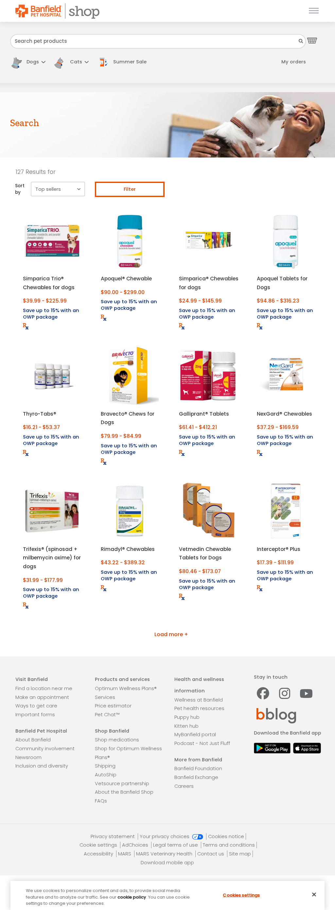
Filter (130, 189)
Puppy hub (187, 717)
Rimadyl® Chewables (128, 549)
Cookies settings (241, 895)
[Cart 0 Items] (312, 40)
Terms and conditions (229, 845)
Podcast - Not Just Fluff (202, 743)
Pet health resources (199, 708)
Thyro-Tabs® (39, 413)
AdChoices (136, 845)
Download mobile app (167, 862)
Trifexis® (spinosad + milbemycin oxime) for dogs (52, 558)
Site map (240, 854)
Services (105, 697)
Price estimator (113, 706)
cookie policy (131, 897)
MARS (125, 854)
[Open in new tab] (272, 747)
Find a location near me (43, 688)
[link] (125, 62)
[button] (27, 62)
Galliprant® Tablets (204, 413)
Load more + (171, 634)
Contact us (211, 854)
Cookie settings (98, 845)
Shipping (105, 766)
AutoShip (105, 774)
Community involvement (45, 748)
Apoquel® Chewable (126, 278)
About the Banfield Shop (124, 792)
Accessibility (99, 854)
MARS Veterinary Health (165, 854)
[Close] (314, 894)
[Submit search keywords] (301, 41)
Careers (184, 786)
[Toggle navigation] (312, 11)
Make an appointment (42, 697)
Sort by (20, 189)
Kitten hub (186, 726)
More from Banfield (198, 759)
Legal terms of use (176, 845)
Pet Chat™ (107, 714)
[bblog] (276, 715)
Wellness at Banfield (198, 700)
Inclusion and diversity (41, 766)
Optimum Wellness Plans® (126, 688)
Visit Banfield (31, 679)
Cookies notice (226, 836)
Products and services (122, 679)
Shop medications (117, 739)
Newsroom (28, 757)
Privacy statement (113, 836)
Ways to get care (36, 706)
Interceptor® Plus (278, 549)
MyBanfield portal (195, 734)
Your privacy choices (165, 836)
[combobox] (158, 41)
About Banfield (33, 739)
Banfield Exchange (196, 777)
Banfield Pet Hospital (41, 731)
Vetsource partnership (122, 783)
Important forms (35, 714)
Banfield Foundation (198, 768)
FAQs (101, 801)
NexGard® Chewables (284, 413)
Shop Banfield (112, 731)
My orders (293, 61)
